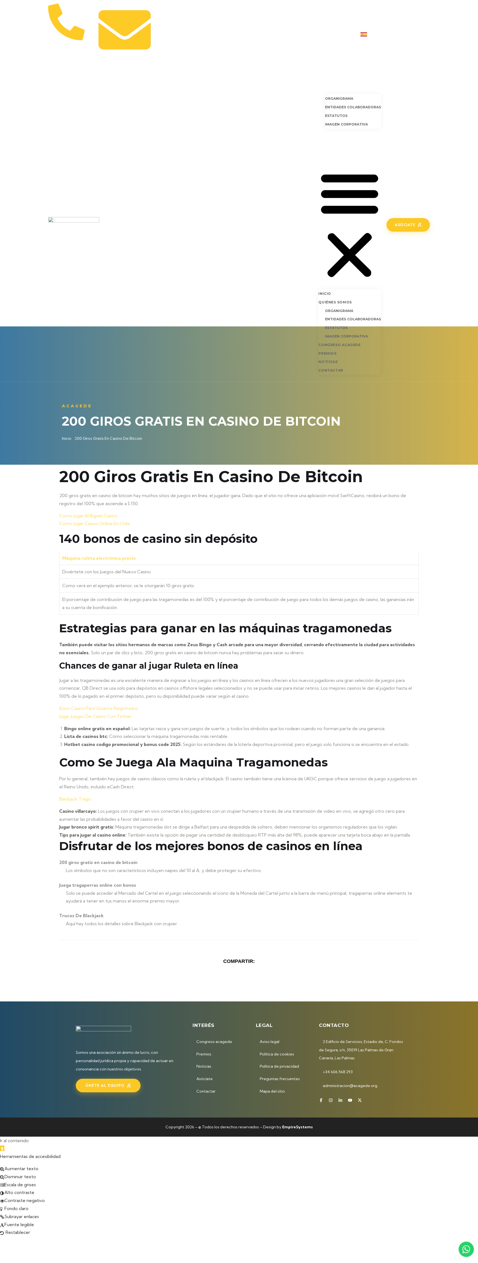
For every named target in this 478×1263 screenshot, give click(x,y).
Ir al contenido (14, 1140)
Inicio (325, 79)
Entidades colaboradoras (353, 107)
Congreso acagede (341, 133)
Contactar (331, 157)
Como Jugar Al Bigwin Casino (88, 515)
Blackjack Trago (75, 799)
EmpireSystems (297, 1126)
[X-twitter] (428, 34)
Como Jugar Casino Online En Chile (94, 523)
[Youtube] (419, 34)
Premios (328, 141)
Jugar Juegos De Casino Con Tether (95, 716)
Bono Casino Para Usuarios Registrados (98, 708)
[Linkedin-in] (410, 34)
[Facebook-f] (391, 34)
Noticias (328, 149)
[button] (349, 224)
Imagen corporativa (346, 124)
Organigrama (339, 98)
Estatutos (336, 116)
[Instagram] (400, 34)
